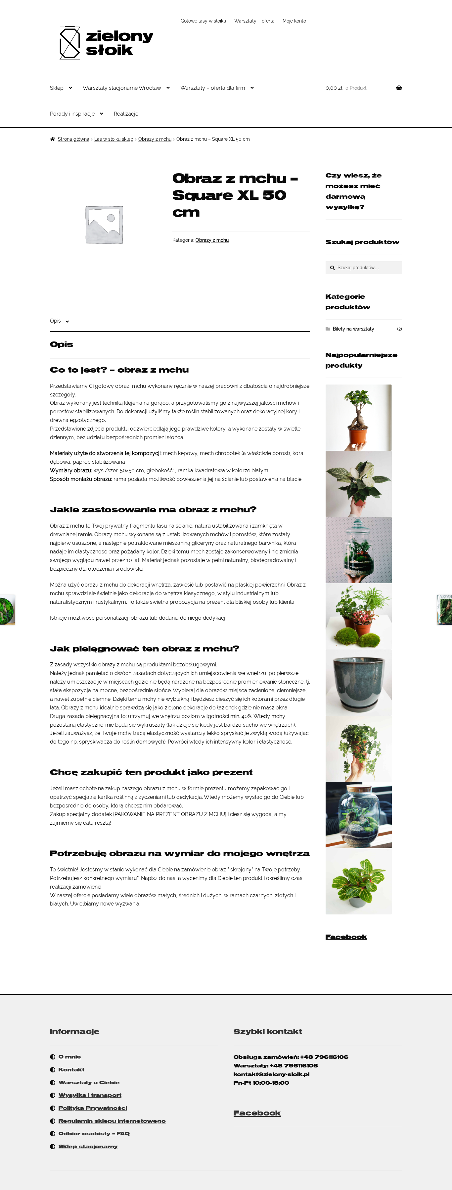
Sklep (57, 88)
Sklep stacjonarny (88, 1146)
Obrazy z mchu (154, 139)
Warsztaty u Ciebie (89, 1082)
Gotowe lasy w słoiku (203, 21)
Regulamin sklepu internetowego (112, 1121)
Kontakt (71, 1069)
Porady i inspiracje (72, 114)
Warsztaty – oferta (254, 21)
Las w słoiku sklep (113, 139)
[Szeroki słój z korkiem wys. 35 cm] (364, 815)
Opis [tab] (55, 321)
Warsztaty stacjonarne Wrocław (122, 88)
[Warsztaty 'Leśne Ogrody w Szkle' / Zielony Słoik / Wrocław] (364, 550)
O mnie (70, 1057)
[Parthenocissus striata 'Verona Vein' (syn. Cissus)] (364, 749)
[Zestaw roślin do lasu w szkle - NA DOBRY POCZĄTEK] (364, 616)
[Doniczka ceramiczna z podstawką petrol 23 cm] (364, 682)
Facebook (346, 937)
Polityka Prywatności (93, 1108)
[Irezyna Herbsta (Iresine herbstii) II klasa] (364, 881)
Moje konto (294, 21)
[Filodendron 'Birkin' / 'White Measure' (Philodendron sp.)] (364, 484)
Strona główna (73, 139)
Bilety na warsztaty (353, 329)
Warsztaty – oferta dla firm (212, 88)
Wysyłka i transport (90, 1095)
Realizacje (126, 114)
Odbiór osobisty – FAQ (94, 1133)
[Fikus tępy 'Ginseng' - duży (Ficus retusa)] (364, 418)
